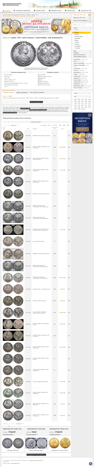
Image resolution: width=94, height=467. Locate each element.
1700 (79, 99)
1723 (89, 107)
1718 (89, 105)
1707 (86, 101)
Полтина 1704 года (12, 450)
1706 (82, 101)
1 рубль (33, 14)
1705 (79, 101)
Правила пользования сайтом (36, 460)
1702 (86, 99)
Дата (28, 128)
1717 (86, 105)
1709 (75, 103)
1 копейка (77, 48)
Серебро (28, 14)
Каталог (7, 10)
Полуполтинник (78, 36)
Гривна (76, 40)
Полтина (76, 34)
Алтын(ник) (77, 46)
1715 (79, 105)
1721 (37, 14)
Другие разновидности (36, 102)
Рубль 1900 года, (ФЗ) (36, 450)
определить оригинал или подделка (38, 109)
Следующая (13, 125)
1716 (82, 105)
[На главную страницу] (12, 4)
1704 (75, 101)
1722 (86, 107)
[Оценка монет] (82, 128)
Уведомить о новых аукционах (37, 454)
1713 (89, 103)
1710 (79, 103)
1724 (75, 109)
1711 (82, 103)
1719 (75, 107)
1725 (79, 109)
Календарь (23, 10)
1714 (75, 105)
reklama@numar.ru (15, 463)
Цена (62, 128)
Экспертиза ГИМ (86, 10)
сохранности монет (25, 108)
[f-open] (90, 463)
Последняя (18, 125)
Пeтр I (24, 14)
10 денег (76, 42)
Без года (83, 109)
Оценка (40, 10)
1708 (89, 101)
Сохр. (54, 128)
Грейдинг (56, 10)
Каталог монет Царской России (14, 14)
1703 (89, 99)
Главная (5, 14)
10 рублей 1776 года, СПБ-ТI (59, 450)
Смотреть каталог (8, 434)
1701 (82, 99)
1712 (86, 103)
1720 (79, 107)
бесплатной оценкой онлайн (9, 112)
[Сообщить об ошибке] (69, 135)
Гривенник (77, 38)
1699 (75, 99)
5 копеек (76, 44)
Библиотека (71, 10)
